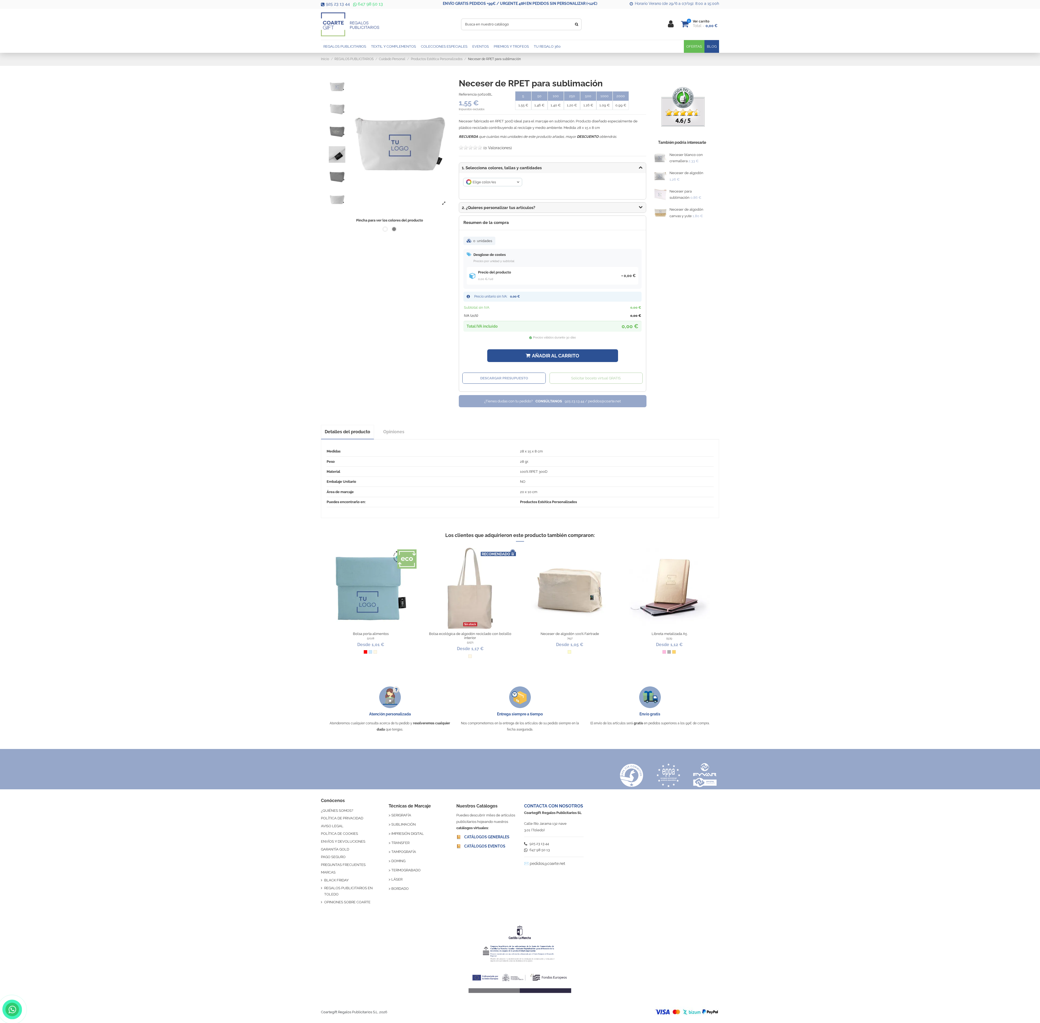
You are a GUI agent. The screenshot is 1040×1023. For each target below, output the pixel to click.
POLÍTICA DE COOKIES (339, 834)
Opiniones (393, 431)
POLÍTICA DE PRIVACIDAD (342, 818)
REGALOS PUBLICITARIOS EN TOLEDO (348, 891)
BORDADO (400, 889)
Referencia (468, 94)
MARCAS (328, 872)
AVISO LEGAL (332, 826)
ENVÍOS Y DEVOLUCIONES (343, 841)
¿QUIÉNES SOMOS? (337, 811)
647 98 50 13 (370, 3)
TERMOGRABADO (406, 870)
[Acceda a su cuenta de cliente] (670, 24)
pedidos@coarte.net (547, 863)
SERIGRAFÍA (401, 815)
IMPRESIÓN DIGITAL (407, 834)
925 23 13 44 (338, 3)
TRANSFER (400, 843)
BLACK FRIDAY (336, 880)
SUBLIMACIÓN (403, 824)
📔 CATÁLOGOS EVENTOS (480, 846)
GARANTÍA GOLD (335, 849)
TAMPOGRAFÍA (403, 852)
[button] (552, 208)
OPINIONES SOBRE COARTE (347, 902)
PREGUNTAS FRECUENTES (343, 865)
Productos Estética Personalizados (548, 502)
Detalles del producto (347, 431)
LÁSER (396, 879)
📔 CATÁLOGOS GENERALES (482, 837)
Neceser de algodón (686, 173)
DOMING (398, 861)
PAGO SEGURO (333, 857)
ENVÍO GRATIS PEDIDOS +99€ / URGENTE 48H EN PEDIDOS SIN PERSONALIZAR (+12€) (520, 3)
